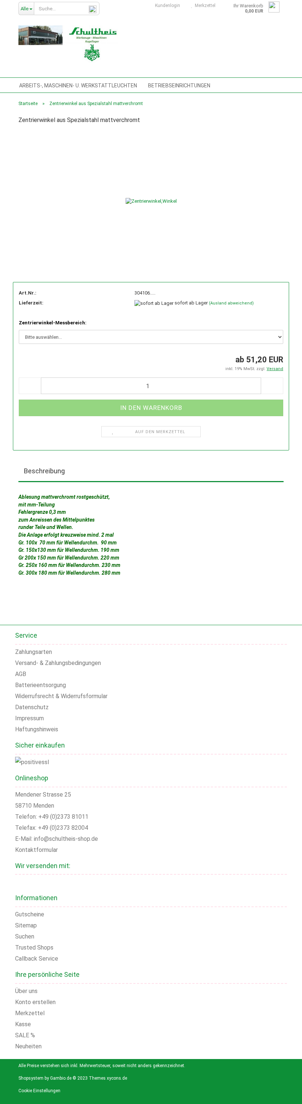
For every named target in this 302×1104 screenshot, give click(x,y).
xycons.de (117, 1078)
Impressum (29, 718)
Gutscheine (29, 914)
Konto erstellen (35, 1002)
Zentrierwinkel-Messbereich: (53, 322)
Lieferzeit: (31, 303)
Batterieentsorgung (40, 685)
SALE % (25, 1035)
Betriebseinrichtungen (179, 85)
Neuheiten (28, 1046)
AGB (20, 674)
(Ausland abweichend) (231, 303)
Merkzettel (204, 5)
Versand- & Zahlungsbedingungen (58, 662)
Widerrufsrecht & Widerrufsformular (61, 696)
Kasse (23, 1024)
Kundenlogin (166, 5)
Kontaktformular (36, 849)
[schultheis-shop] (68, 44)
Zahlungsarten (33, 651)
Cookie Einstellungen (39, 1090)
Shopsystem (30, 1078)
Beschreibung (44, 471)
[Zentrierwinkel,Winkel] (151, 193)
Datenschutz (32, 707)
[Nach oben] (287, 1093)
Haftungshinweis (36, 729)
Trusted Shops (34, 947)
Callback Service (36, 958)
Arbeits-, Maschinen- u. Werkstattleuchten (78, 85)
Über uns (26, 991)
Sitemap (26, 925)
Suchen (24, 936)
